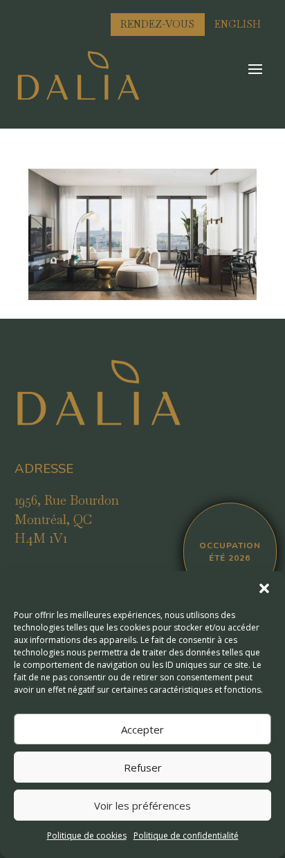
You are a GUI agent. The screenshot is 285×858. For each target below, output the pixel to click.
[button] (264, 588)
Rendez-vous (157, 24)
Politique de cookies (87, 835)
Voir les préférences (142, 805)
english (237, 24)
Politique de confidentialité (186, 835)
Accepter (142, 729)
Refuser (143, 767)
